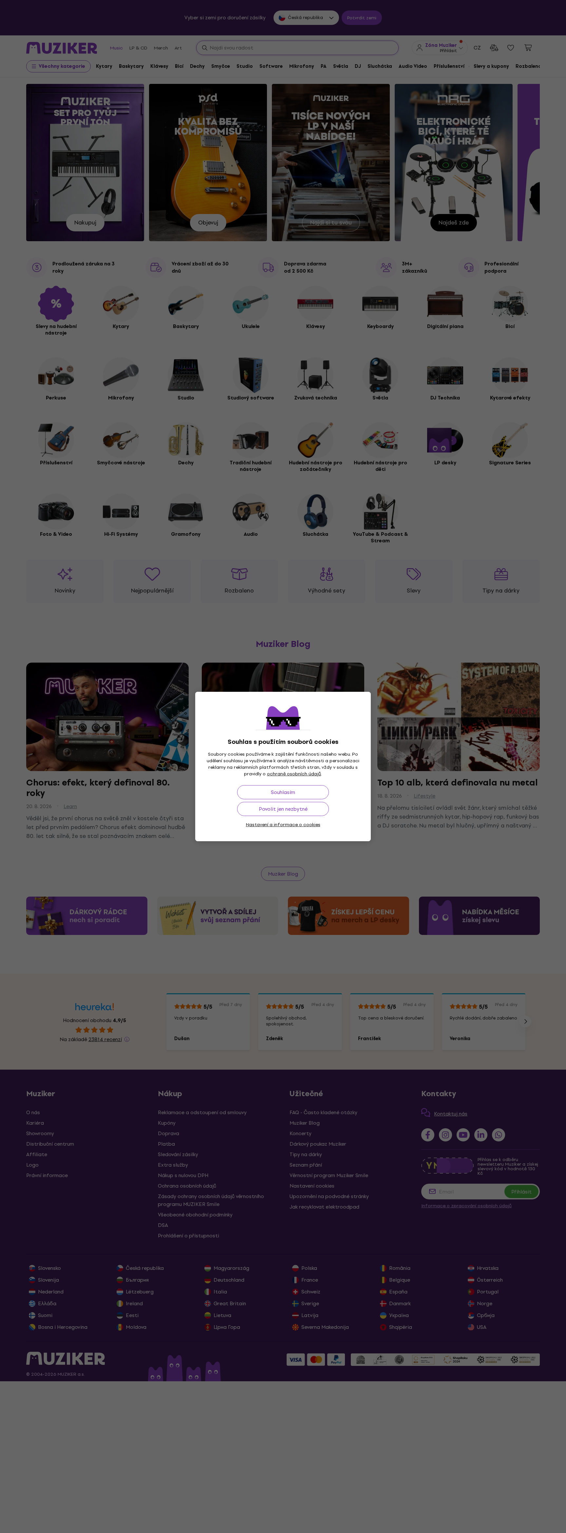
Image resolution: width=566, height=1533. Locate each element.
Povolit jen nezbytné (283, 809)
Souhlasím (283, 792)
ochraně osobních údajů (294, 774)
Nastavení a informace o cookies (283, 824)
